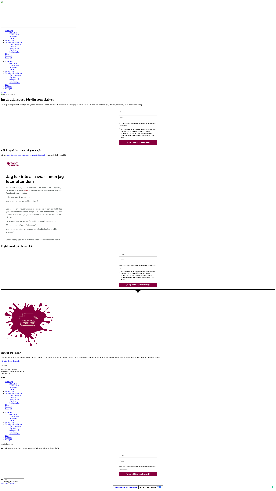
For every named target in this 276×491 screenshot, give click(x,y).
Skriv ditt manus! (15, 44)
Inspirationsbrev (14, 52)
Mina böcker (9, 40)
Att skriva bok (14, 48)
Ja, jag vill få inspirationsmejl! (138, 142)
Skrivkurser (13, 50)
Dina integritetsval (148, 487)
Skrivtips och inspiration (13, 42)
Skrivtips (12, 46)
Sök (2, 479)
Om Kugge (9, 31)
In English (8, 58)
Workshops (13, 36)
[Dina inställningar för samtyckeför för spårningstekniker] (272, 487)
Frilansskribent (14, 35)
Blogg (7, 54)
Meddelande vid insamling (126, 487)
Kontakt (12, 38)
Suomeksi (8, 56)
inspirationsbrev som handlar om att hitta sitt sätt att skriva (26, 155)
